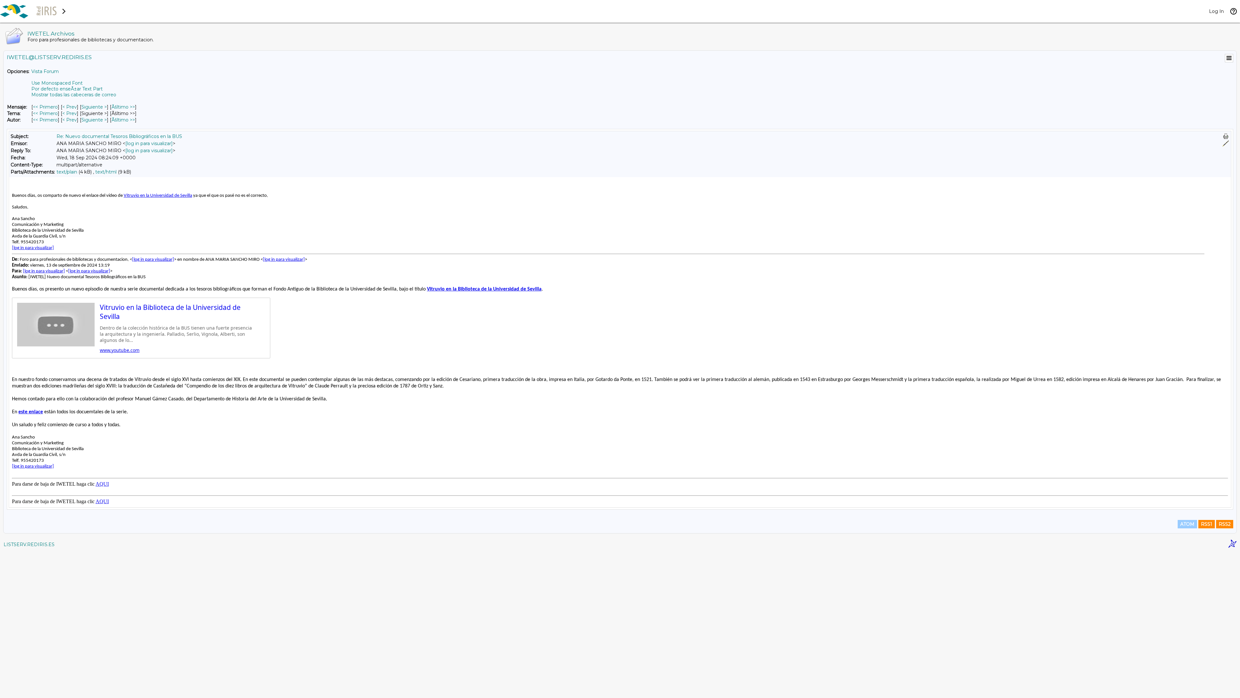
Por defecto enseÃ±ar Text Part (67, 89)
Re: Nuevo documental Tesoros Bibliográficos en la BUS (119, 136)
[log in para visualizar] (149, 143)
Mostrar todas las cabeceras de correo (73, 95)
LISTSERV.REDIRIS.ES (29, 544)
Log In (1216, 11)
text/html (106, 172)
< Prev (69, 107)
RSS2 (1225, 524)
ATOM (1187, 524)
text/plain (67, 172)
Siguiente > (94, 107)
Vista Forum (45, 71)
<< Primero (45, 107)
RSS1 (1206, 524)
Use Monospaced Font (57, 83)
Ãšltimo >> (123, 107)
